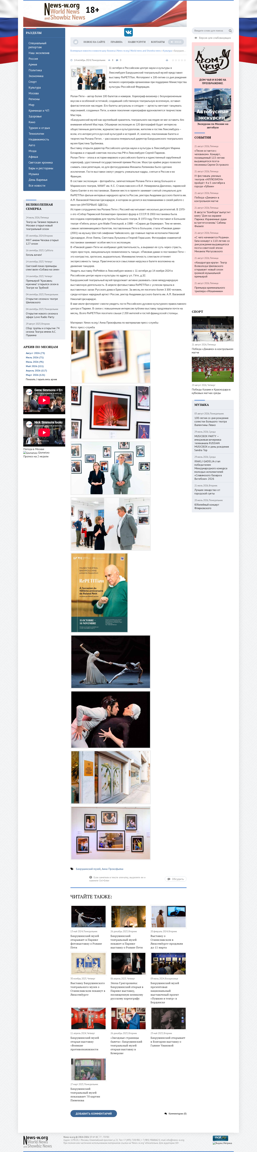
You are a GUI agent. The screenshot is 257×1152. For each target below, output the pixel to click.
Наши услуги (137, 42)
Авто (31, 145)
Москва (33, 93)
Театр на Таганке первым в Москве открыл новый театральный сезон (42, 225)
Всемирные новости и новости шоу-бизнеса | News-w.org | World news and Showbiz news (115, 50)
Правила (117, 42)
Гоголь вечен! (34, 254)
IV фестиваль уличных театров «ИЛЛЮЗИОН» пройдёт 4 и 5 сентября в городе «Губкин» (209, 181)
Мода (32, 151)
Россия (33, 59)
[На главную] (64, 11)
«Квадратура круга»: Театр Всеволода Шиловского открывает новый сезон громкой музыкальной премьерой (210, 269)
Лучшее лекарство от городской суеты (207, 491)
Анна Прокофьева (112, 869)
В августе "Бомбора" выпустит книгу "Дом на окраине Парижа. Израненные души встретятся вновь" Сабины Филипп (212, 219)
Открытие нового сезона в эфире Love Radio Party (42, 315)
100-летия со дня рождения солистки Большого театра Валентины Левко (211, 421)
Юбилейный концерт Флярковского (206, 506)
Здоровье (35, 116)
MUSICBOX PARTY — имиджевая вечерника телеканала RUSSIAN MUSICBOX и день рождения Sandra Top (211, 443)
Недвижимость (38, 139)
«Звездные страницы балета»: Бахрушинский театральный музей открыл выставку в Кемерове (126, 1045)
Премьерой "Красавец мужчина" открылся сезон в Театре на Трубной (42, 284)
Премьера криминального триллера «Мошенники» (209, 289)
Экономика (35, 76)
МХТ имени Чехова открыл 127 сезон (42, 241)
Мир (31, 105)
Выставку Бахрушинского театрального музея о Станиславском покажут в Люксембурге (87, 989)
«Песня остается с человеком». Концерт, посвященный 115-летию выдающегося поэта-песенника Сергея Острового (211, 157)
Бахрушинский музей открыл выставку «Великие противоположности (84, 1043)
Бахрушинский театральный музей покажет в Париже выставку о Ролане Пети (126, 941)
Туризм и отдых (39, 128)
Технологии (36, 134)
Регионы (34, 99)
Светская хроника (40, 162)
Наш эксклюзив (38, 53)
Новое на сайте (94, 42)
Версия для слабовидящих (215, 37)
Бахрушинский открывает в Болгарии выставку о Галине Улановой (168, 1041)
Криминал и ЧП (38, 110)
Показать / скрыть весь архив (41, 379)
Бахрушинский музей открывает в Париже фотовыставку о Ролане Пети (86, 941)
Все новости (36, 185)
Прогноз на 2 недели (35, 456)
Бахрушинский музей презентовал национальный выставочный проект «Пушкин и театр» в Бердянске (165, 992)
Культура (34, 87)
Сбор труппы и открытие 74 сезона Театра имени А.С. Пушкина (42, 331)
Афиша (33, 157)
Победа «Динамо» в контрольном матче (206, 199)
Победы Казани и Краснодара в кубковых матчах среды (211, 391)
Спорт (32, 82)
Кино (31, 122)
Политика (35, 70)
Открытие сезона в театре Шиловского (42, 300)
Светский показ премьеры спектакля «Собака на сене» (42, 267)
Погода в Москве (33, 449)
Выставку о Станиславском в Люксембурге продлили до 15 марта (167, 941)
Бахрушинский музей (88, 869)
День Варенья (37, 180)
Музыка (33, 174)
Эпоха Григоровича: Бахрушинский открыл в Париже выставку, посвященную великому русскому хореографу (126, 990)
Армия (32, 64)
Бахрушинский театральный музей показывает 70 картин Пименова (85, 1094)
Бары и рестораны (40, 168)
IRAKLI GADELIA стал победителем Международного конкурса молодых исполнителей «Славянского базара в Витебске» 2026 (210, 469)
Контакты (158, 42)
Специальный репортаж (37, 45)
